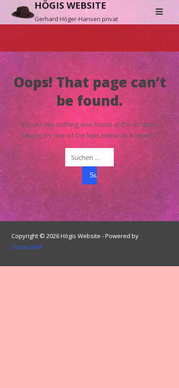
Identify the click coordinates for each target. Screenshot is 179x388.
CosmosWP (27, 247)
